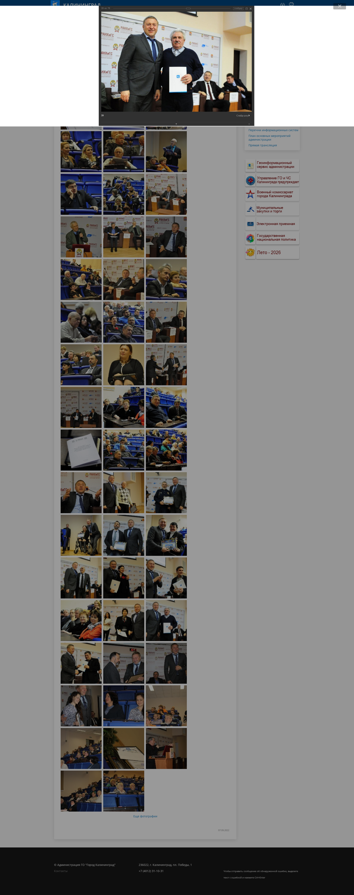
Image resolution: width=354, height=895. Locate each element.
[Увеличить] (247, 9)
